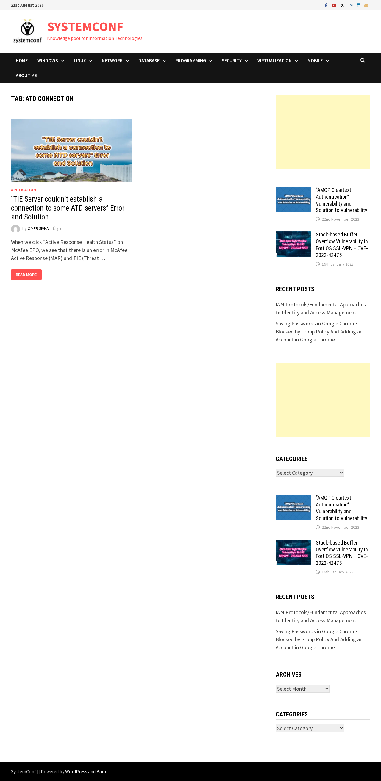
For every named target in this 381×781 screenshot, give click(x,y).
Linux (80, 60)
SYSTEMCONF (85, 26)
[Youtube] (334, 4)
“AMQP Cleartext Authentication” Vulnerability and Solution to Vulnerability (341, 200)
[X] (343, 4)
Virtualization (274, 60)
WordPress (76, 771)
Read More (27, 274)
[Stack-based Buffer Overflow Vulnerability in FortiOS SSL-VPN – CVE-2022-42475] (293, 235)
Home (22, 60)
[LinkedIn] (359, 4)
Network (112, 60)
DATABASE (149, 60)
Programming (190, 60)
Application (23, 189)
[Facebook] (326, 4)
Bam (101, 771)
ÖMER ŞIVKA (38, 228)
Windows (47, 60)
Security (232, 60)
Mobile (315, 60)
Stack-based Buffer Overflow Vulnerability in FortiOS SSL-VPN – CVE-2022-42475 (342, 244)
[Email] (366, 4)
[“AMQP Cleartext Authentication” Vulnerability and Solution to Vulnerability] (293, 190)
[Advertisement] (323, 132)
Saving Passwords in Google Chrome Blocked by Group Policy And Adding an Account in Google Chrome (319, 331)
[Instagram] (351, 4)
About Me (26, 75)
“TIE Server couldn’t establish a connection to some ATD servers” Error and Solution (67, 208)
